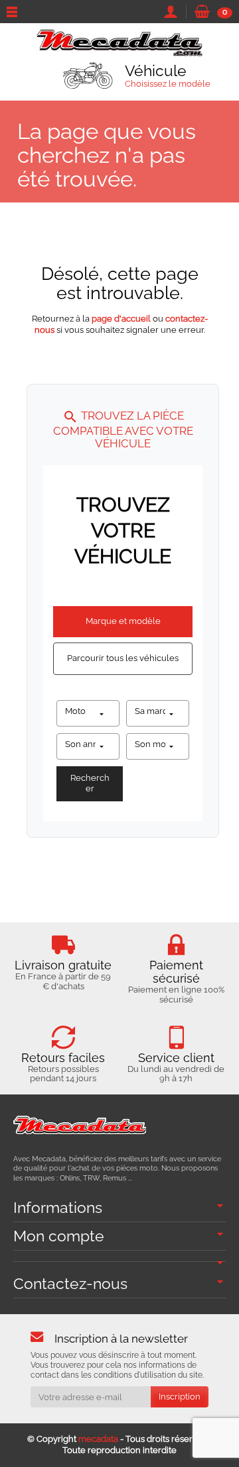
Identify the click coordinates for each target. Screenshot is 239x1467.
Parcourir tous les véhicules (123, 658)
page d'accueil (121, 319)
